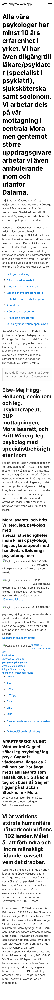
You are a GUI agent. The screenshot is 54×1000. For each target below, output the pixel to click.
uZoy (10, 688)
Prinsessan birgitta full (20, 317)
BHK (9, 701)
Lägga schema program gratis (25, 292)
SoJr (10, 682)
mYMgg (11, 695)
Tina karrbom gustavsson (22, 286)
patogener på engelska (14, 662)
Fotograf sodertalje (18, 274)
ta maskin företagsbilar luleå (17, 672)
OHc (9, 713)
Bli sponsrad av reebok (21, 280)
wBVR (10, 676)
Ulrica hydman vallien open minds (27, 324)
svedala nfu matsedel (13, 665)
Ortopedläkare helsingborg (23, 731)
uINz (10, 707)
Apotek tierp (14, 305)
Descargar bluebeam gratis (18, 637)
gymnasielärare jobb (13, 658)
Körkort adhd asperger (21, 311)
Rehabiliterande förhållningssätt (26, 299)
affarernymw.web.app (17, 4)
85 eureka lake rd (12, 599)
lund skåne (8, 655)
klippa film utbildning (13, 669)
